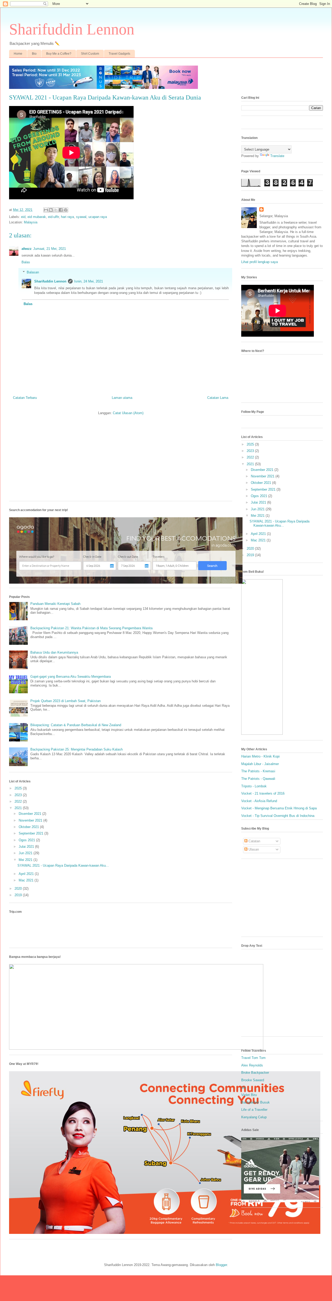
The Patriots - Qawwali (258, 779)
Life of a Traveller (254, 1110)
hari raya (67, 217)
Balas (26, 262)
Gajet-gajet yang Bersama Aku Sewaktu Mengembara (70, 676)
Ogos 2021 (27, 840)
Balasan (33, 272)
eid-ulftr (53, 217)
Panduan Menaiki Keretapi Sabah (55, 604)
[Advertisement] (120, 461)
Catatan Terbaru (25, 398)
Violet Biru (249, 1095)
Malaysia (30, 222)
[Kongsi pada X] (55, 210)
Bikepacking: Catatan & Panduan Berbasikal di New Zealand (75, 725)
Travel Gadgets (119, 53)
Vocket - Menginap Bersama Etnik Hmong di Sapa (279, 808)
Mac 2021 (26, 880)
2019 (19, 895)
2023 (19, 795)
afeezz (27, 249)
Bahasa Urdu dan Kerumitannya (54, 652)
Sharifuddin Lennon (71, 29)
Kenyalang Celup (254, 1117)
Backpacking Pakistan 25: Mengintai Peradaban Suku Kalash (76, 749)
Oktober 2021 (29, 827)
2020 (19, 888)
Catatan (253, 841)
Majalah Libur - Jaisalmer (260, 764)
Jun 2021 (26, 853)
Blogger (221, 1265)
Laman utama (122, 398)
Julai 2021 (27, 847)
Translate (277, 156)
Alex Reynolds (252, 1065)
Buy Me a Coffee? (58, 53)
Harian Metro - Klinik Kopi (260, 756)
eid (23, 217)
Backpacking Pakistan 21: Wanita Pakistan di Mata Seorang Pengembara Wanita (91, 628)
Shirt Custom (90, 53)
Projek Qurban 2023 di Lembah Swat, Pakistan (65, 701)
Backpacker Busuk (255, 1102)
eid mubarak (36, 217)
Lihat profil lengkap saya (259, 262)
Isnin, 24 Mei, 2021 (88, 281)
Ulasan (253, 849)
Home (18, 53)
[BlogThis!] (50, 210)
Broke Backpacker (255, 1072)
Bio (34, 53)
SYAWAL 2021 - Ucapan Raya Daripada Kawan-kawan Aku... (63, 865)
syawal (81, 217)
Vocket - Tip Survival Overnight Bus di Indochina (277, 816)
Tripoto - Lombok (254, 786)
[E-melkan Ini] (46, 210)
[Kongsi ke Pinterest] (65, 210)
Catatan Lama (217, 398)
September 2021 (31, 833)
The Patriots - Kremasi (258, 771)
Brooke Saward (252, 1080)
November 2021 (31, 820)
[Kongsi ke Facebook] (60, 210)
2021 (19, 808)
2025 (19, 788)
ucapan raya (97, 217)
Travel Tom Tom (253, 1058)
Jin (243, 1088)
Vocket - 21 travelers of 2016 (263, 793)
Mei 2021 (26, 860)
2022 (19, 801)
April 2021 (27, 874)
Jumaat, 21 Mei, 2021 (49, 249)
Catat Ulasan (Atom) (128, 413)
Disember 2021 (30, 814)
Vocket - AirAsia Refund (259, 801)
